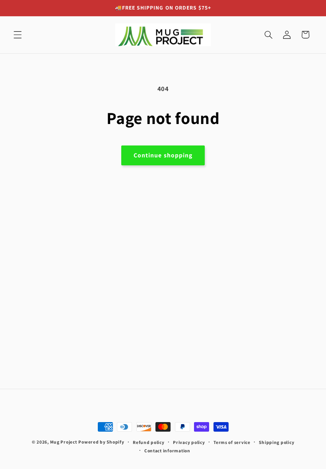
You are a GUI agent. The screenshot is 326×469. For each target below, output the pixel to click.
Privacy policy (189, 442)
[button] (17, 34)
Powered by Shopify (101, 442)
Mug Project (63, 442)
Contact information (167, 450)
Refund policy (149, 442)
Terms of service (231, 442)
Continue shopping (163, 155)
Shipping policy (276, 442)
